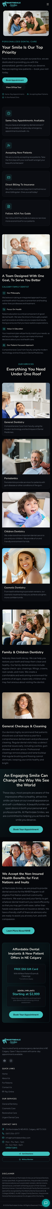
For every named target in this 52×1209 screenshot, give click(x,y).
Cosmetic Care (8, 1108)
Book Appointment (15, 80)
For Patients (7, 1082)
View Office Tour (13, 87)
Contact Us (7, 1087)
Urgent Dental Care (10, 1117)
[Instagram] (11, 1060)
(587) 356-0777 (12, 1133)
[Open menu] (48, 4)
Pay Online (9, 1091)
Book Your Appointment (26, 829)
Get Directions (27, 1154)
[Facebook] (4, 1060)
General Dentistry (10, 1104)
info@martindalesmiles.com (18, 1137)
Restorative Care (9, 1113)
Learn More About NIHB (18, 930)
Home (5, 1074)
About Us (6, 1078)
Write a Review (27, 1159)
